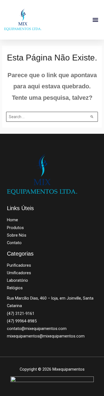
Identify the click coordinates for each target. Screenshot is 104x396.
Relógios (15, 287)
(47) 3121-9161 (20, 313)
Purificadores (19, 265)
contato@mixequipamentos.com (37, 328)
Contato (14, 242)
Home (12, 219)
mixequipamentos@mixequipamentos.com (46, 336)
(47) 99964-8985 (22, 321)
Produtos (15, 227)
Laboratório (17, 280)
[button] (95, 19)
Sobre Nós (16, 235)
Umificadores (19, 272)
